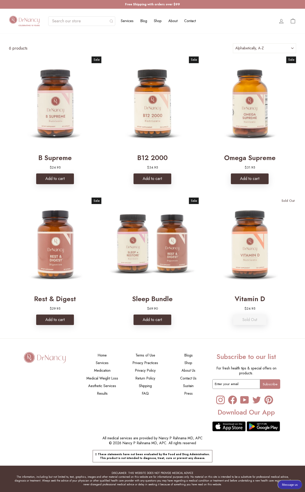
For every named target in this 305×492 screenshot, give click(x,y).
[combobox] (79, 21)
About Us (188, 370)
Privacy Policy (145, 370)
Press (188, 393)
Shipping (145, 385)
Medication (102, 370)
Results (102, 393)
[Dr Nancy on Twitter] (256, 400)
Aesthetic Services (102, 385)
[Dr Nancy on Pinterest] (268, 400)
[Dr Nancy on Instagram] (220, 400)
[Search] (111, 21)
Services (127, 20)
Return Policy (145, 378)
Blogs (188, 355)
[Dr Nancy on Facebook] (232, 400)
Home (102, 355)
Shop (158, 20)
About (173, 20)
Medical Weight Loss (102, 378)
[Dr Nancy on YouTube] (244, 400)
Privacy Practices (145, 362)
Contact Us (188, 378)
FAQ (145, 393)
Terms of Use (145, 355)
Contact (190, 20)
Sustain (188, 385)
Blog (143, 20)
